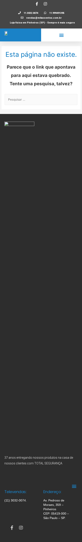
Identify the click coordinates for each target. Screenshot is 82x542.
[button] (61, 35)
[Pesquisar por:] (41, 99)
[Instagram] (45, 3)
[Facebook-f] (36, 3)
